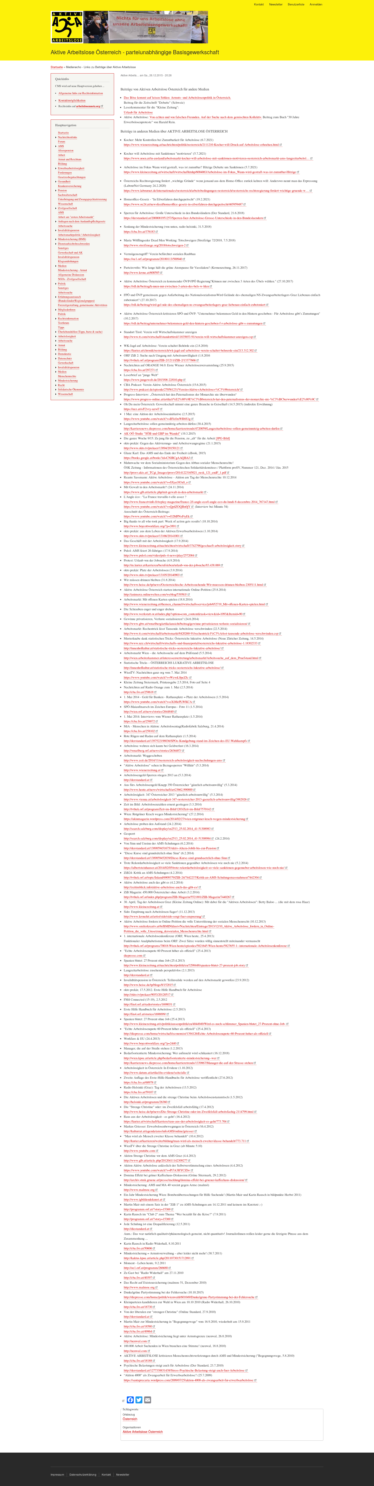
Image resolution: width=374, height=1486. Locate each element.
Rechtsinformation (68, 318)
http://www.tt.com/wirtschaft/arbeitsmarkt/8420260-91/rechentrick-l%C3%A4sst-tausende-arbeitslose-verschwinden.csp (201, 633)
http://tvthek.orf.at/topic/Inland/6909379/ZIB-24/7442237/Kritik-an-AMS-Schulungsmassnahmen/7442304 (191, 877)
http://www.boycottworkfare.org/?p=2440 (150, 1043)
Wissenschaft (65, 204)
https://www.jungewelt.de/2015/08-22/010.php (153, 379)
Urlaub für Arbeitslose (138, 112)
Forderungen (65, 172)
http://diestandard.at (136, 1228)
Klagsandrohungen (68, 261)
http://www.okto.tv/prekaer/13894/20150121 (152, 448)
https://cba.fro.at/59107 (138, 1092)
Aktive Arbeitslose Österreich (143, 1431)
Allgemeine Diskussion (71, 275)
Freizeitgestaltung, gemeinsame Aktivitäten (82, 305)
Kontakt (259, 4)
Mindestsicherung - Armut (72, 270)
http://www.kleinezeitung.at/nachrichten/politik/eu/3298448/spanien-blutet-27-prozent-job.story (184, 965)
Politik (62, 283)
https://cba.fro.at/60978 (138, 1082)
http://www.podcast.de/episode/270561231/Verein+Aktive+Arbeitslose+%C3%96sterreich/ (182, 389)
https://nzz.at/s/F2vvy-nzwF (141, 409)
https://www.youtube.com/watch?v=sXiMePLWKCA (158, 701)
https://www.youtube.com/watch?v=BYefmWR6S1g (157, 418)
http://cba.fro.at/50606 (138, 1248)
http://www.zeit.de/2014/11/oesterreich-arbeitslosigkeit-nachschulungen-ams (173, 760)
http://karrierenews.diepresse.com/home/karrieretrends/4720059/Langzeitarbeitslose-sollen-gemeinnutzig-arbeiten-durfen (201, 428)
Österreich (130, 1418)
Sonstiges (63, 248)
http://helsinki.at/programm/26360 (145, 1102)
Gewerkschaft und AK (70, 252)
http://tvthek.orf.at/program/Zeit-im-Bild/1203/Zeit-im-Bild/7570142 (167, 809)
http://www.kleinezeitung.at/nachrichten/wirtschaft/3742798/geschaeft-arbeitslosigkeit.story (182, 545)
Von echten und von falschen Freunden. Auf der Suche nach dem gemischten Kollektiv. (206, 117)
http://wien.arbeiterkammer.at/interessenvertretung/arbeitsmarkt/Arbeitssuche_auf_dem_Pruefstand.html (191, 658)
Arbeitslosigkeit (67, 336)
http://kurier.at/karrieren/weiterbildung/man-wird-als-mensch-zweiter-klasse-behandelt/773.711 (185, 1141)
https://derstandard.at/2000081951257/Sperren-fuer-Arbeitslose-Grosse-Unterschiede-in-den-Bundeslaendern (193, 218)
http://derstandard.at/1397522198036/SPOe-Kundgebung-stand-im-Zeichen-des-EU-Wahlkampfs (185, 740)
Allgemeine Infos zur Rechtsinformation (80, 93)
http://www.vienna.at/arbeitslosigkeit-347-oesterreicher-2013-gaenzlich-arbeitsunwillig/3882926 (185, 799)
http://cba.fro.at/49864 (138, 1331)
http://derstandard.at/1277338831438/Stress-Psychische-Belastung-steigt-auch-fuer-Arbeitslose (184, 1370)
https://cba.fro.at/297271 (139, 370)
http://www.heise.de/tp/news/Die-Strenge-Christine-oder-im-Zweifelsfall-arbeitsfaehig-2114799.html (188, 1111)
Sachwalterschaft (67, 195)
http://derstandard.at (136, 779)
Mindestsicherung (68, 380)
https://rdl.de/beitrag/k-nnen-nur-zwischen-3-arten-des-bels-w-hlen (166, 286)
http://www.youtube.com (139, 1150)
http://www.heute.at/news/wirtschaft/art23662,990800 (158, 789)
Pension (62, 190)
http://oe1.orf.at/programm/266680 (146, 1267)
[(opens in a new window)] (123, 1399)
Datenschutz (65, 358)
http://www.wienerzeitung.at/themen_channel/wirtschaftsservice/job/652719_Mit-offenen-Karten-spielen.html (194, 604)
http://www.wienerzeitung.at (142, 770)
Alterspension (65, 150)
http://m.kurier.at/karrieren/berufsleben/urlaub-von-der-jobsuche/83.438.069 (172, 565)
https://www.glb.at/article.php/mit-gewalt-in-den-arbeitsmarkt (163, 492)
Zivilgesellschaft (67, 208)
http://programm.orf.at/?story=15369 (147, 1209)
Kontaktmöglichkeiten (71, 100)
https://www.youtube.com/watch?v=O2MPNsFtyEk (157, 516)
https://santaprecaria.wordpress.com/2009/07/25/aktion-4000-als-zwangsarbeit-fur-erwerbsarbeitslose (188, 1380)
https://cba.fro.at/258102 (139, 731)
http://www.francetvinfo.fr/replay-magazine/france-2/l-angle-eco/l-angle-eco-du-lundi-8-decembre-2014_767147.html (199, 501)
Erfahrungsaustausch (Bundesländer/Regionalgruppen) (76, 299)
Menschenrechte (67, 376)
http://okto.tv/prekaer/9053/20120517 (147, 994)
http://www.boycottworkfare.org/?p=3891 (150, 526)
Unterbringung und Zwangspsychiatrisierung (82, 199)
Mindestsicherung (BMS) (72, 239)
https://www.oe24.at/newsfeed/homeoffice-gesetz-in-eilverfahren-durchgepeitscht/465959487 (183, 204)
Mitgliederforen (66, 309)
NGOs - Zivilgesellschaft (72, 279)
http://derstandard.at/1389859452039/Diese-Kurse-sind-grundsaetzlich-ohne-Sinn (175, 858)
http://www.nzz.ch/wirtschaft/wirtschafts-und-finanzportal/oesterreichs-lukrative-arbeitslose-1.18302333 (190, 643)
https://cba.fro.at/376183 (139, 231)
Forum (61, 141)
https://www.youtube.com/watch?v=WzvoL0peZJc (156, 677)
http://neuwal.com (135, 1341)
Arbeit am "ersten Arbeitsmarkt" (76, 217)
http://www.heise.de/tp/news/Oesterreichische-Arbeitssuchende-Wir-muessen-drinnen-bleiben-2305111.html (193, 584)
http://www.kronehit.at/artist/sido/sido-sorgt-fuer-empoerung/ (163, 916)
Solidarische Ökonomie (71, 389)
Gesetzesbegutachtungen (71, 177)
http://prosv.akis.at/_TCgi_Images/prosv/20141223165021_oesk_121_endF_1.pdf (175, 472)
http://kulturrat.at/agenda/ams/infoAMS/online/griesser (159, 1131)
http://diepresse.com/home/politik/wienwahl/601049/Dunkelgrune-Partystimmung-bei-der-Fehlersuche (189, 1297)
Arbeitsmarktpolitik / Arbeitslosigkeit (79, 235)
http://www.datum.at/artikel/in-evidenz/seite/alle (155, 1072)
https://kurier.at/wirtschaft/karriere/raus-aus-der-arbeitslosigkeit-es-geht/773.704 (175, 1121)
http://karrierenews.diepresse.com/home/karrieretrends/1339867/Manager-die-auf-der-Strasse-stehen (188, 1062)
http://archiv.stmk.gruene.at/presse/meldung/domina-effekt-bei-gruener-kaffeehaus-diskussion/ (184, 1180)
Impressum (57, 1474)
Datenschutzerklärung (82, 1474)
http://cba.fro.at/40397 (138, 1277)
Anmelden (316, 4)
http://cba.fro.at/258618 (138, 692)
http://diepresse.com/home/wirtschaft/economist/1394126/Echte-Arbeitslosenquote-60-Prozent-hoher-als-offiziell (196, 1033)
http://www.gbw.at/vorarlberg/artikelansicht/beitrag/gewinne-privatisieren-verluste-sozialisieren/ (185, 623)
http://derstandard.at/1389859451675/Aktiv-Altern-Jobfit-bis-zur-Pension (170, 848)
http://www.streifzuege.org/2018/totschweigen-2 (154, 245)
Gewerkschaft (65, 363)
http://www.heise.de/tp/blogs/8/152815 (148, 984)
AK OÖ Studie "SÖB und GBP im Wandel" (152, 433)
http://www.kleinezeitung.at (141, 906)
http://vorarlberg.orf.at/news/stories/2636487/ (152, 750)
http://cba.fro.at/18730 (138, 1306)
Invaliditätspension (68, 230)
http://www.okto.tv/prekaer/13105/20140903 (152, 575)
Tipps (61, 327)
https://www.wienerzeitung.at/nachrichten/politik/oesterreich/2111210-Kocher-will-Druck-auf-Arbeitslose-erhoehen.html (201, 144)
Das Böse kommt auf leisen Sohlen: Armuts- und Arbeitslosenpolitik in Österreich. (177, 97)
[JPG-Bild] (223, 438)
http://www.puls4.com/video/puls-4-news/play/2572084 (159, 555)
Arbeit (61, 155)
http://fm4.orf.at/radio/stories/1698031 (148, 1004)
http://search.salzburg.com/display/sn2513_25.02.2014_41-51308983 (167, 828)
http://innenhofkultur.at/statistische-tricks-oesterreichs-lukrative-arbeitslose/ (172, 648)
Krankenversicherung (69, 186)
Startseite (57, 67)
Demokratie (64, 354)
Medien (62, 266)
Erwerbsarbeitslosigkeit (71, 168)
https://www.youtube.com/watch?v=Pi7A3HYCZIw (157, 1170)
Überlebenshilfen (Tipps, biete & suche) (80, 332)
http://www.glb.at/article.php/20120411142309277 (155, 1160)
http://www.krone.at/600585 (141, 272)
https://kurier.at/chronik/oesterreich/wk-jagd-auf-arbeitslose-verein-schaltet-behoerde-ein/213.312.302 (189, 350)
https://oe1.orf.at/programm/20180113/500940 (153, 259)
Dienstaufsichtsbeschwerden (74, 243)
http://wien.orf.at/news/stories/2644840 (149, 711)
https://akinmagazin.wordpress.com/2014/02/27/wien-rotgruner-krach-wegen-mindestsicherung (184, 819)
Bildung (62, 163)
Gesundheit (64, 181)
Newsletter (275, 4)
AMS (61, 146)
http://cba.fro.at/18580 (138, 1326)
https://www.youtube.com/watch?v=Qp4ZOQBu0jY (157, 506)
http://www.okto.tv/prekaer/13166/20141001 (152, 536)
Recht (61, 385)
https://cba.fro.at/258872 (139, 721)
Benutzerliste (296, 4)
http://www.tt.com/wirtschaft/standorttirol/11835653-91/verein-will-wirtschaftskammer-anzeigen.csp (188, 336)
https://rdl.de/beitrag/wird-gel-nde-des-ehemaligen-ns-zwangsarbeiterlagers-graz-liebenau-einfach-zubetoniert (194, 304)
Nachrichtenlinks (67, 137)
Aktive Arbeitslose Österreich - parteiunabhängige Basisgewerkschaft (135, 52)
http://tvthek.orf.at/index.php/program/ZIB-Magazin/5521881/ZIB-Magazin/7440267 (177, 897)
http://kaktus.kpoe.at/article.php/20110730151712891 (157, 1258)
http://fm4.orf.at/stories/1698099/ (145, 1014)
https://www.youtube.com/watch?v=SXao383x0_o (156, 482)
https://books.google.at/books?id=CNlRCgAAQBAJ (157, 457)
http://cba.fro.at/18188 (138, 1360)
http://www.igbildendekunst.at (143, 1199)
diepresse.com (133, 955)
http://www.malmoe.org (139, 1189)
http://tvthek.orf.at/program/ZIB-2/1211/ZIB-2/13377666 (160, 360)
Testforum (63, 323)
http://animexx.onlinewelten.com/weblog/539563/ (155, 594)
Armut (61, 345)
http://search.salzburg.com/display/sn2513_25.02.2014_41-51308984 (167, 838)
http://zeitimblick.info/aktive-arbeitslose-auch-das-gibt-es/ (161, 887)
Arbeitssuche (65, 226)
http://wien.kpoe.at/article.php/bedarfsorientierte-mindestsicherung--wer (170, 1058)
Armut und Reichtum (69, 159)
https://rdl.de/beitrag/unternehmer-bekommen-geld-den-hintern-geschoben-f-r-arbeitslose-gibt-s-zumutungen (193, 323)
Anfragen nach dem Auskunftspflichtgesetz (81, 221)
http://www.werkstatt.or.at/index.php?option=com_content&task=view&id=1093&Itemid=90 (183, 614)
